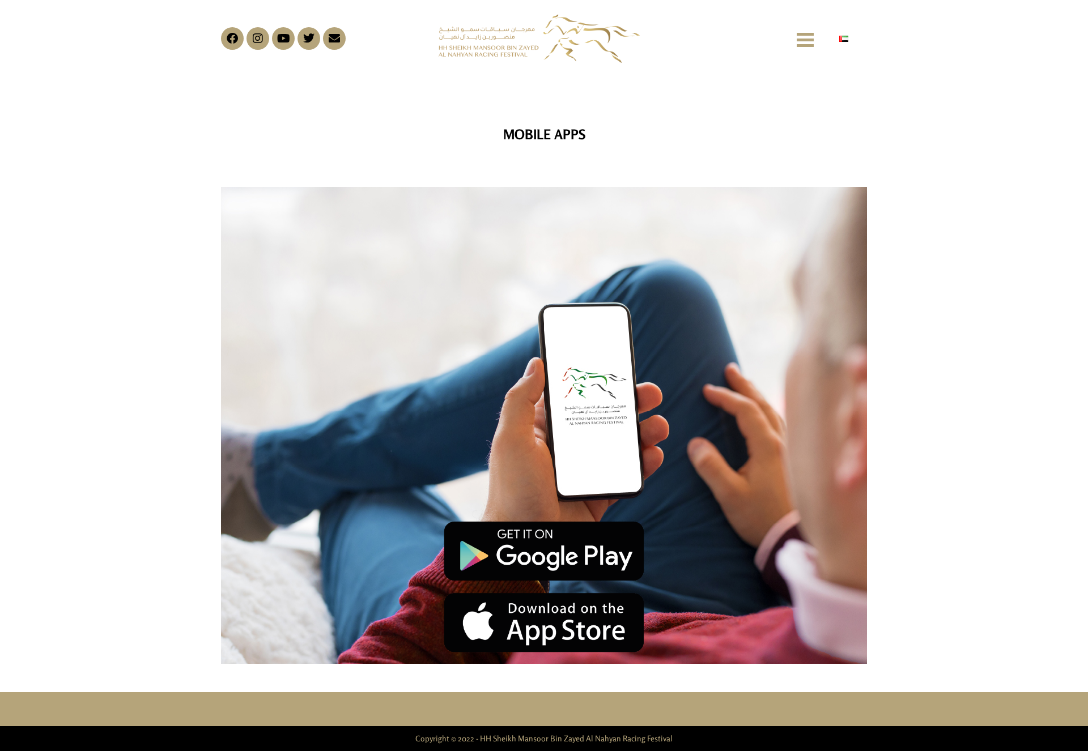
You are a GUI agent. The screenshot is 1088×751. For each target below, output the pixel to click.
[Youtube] (283, 38)
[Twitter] (309, 38)
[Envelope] (334, 38)
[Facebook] (232, 38)
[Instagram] (257, 38)
